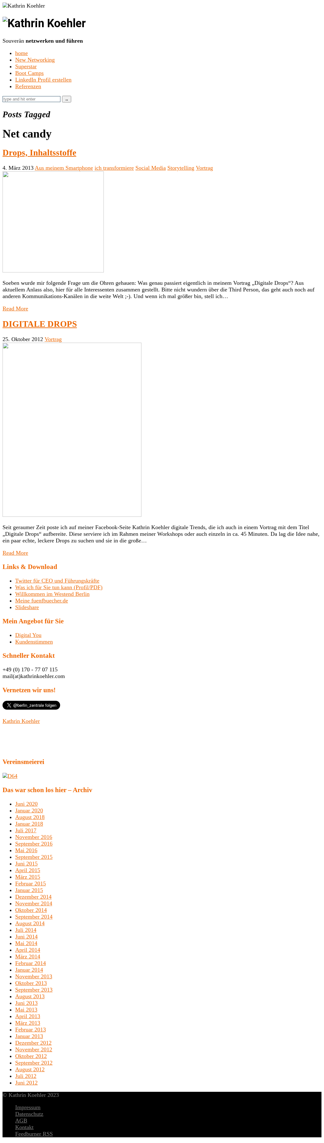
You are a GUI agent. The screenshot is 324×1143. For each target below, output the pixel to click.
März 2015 (27, 877)
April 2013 (27, 1016)
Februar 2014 (30, 963)
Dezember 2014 (33, 897)
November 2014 (33, 903)
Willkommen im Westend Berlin (52, 594)
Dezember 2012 (33, 1043)
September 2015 (34, 857)
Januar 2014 (29, 970)
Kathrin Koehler (21, 721)
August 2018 (30, 817)
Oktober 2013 (31, 983)
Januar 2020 (29, 810)
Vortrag (204, 168)
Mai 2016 (26, 850)
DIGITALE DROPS (40, 324)
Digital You (28, 635)
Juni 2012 (26, 1082)
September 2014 (34, 917)
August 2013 (30, 996)
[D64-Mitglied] (10, 776)
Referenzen (28, 86)
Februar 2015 (30, 883)
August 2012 (30, 1069)
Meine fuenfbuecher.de (41, 600)
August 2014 (30, 923)
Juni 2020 (26, 804)
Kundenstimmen (34, 642)
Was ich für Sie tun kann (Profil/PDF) (59, 587)
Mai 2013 (26, 1009)
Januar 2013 (29, 1036)
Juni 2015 (26, 863)
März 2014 (27, 956)
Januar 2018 (29, 824)
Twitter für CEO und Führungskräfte (57, 581)
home (21, 53)
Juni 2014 (26, 936)
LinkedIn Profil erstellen (43, 79)
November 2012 (33, 1049)
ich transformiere (114, 168)
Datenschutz (29, 1114)
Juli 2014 (25, 930)
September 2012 (34, 1063)
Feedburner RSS (34, 1134)
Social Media (150, 168)
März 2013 (27, 1023)
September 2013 (34, 990)
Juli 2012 (25, 1076)
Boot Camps (29, 73)
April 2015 (27, 870)
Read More (15, 308)
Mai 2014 (26, 943)
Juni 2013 (26, 1003)
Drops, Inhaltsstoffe (39, 152)
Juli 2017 (25, 830)
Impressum (27, 1107)
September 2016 (34, 843)
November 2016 (33, 837)
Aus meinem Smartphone (64, 168)
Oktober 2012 (31, 1056)
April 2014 (27, 950)
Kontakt (24, 1127)
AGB (21, 1120)
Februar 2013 (30, 1029)
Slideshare (27, 607)
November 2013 (33, 976)
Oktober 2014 (31, 910)
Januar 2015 (29, 890)
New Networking (35, 60)
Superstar (26, 66)
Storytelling (180, 168)
